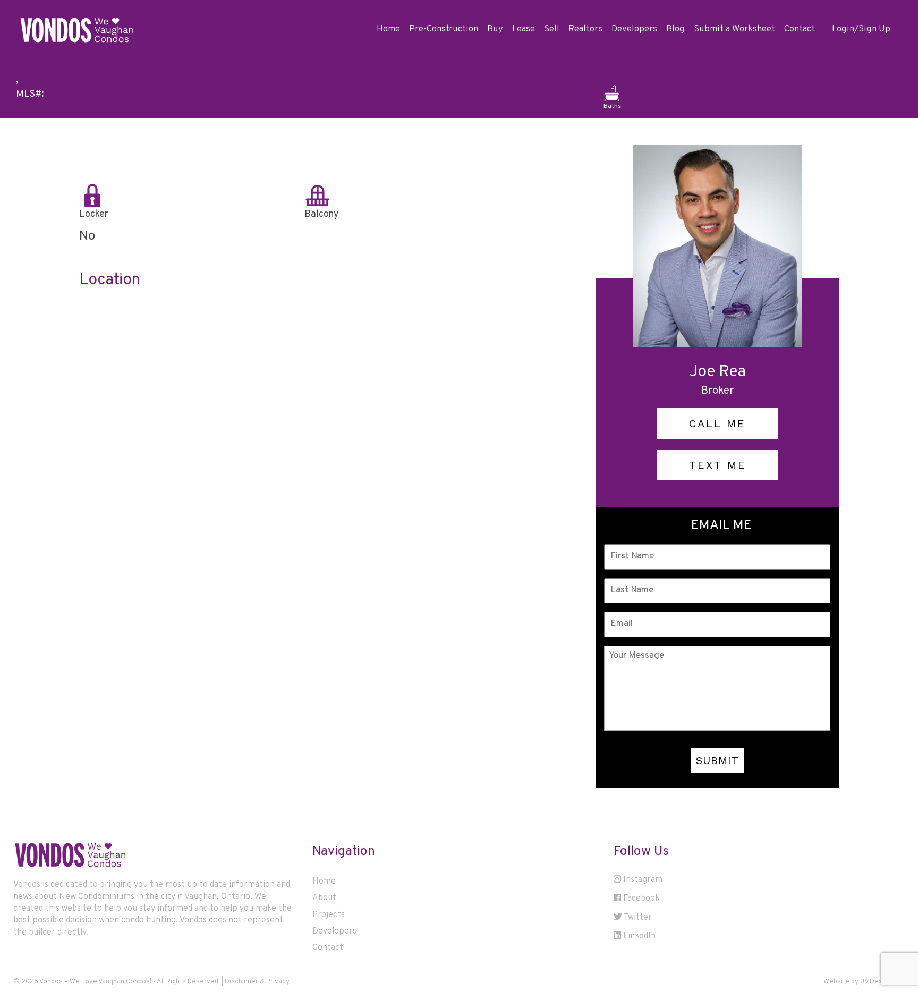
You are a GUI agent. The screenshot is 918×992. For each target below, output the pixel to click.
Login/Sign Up (861, 29)
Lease (523, 29)
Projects (328, 915)
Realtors (585, 29)
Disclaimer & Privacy (257, 982)
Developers (634, 29)
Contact (799, 29)
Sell (551, 29)
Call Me (717, 423)
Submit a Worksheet (734, 29)
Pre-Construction (443, 29)
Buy (495, 29)
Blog (675, 29)
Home (388, 29)
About (324, 898)
